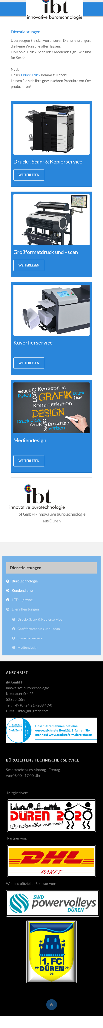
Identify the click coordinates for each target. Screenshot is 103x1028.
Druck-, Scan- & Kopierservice (47, 161)
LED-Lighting (22, 600)
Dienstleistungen (25, 32)
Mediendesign (27, 647)
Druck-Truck (30, 75)
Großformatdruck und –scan (45, 252)
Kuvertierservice (29, 638)
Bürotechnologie (25, 581)
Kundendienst (23, 590)
